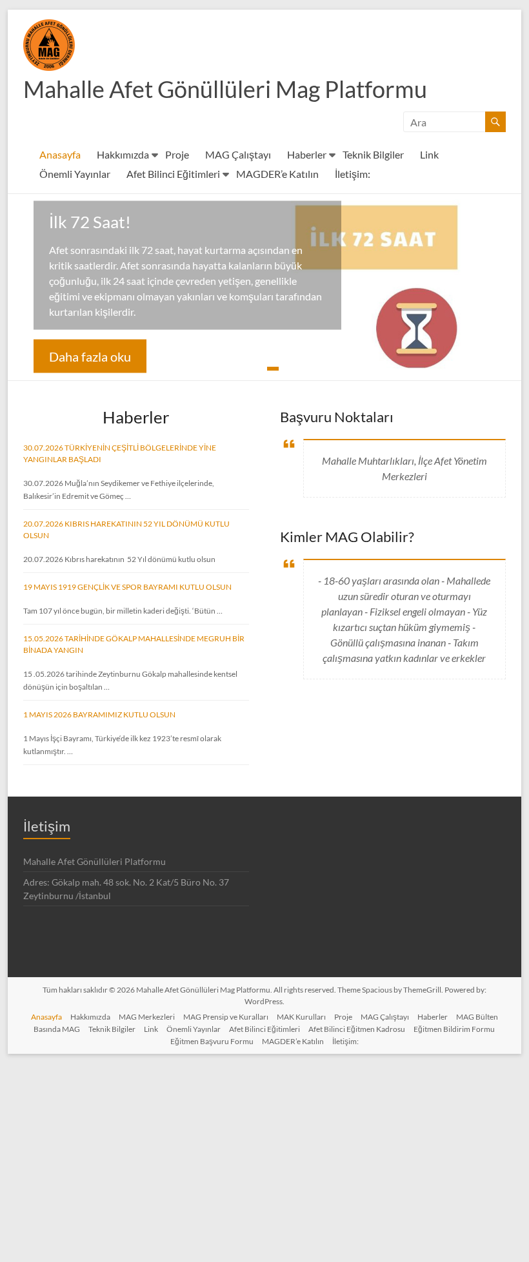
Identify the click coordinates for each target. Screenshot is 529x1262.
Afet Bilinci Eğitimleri (173, 174)
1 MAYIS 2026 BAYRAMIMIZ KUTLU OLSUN (99, 714)
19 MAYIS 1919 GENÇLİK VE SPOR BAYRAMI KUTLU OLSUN (127, 587)
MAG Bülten (477, 1017)
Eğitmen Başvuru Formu (212, 1041)
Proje (177, 154)
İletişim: (352, 174)
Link (429, 154)
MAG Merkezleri (147, 1017)
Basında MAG (57, 1029)
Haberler (306, 154)
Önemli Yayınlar (74, 174)
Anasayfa (60, 154)
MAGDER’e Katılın (277, 174)
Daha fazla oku (90, 356)
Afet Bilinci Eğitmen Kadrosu (356, 1029)
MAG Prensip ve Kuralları (225, 1017)
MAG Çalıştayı (238, 154)
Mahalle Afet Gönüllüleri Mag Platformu (225, 89)
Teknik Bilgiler (373, 154)
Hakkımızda (123, 154)
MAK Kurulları (301, 1017)
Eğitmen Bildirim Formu (454, 1029)
